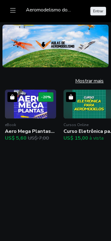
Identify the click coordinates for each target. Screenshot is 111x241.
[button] (30, 116)
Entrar (98, 11)
